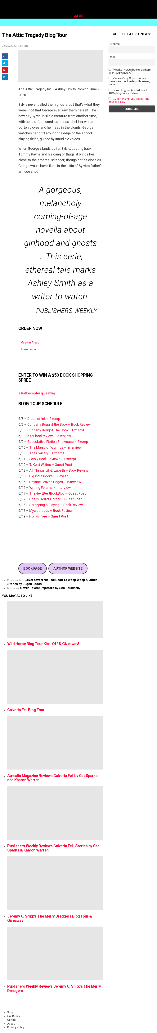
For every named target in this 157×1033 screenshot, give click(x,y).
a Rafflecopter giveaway (37, 393)
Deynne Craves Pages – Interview (55, 482)
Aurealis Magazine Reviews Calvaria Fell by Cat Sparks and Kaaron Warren (52, 777)
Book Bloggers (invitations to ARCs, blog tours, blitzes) (128, 92)
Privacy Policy (15, 1027)
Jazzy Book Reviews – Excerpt (52, 459)
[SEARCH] (152, 22)
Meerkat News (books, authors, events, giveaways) (130, 71)
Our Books (13, 1016)
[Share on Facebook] (5, 56)
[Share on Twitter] (5, 63)
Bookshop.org (29, 349)
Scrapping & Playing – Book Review (56, 505)
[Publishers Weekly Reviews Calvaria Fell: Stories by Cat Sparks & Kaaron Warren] (55, 813)
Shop (10, 1012)
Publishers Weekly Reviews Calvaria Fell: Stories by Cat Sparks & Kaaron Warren (53, 848)
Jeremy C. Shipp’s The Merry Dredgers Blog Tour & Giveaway (49, 918)
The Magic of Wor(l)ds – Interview (55, 447)
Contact (12, 1019)
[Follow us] (146, 22)
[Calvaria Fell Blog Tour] (55, 677)
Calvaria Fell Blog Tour (25, 709)
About (11, 1023)
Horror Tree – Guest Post (48, 516)
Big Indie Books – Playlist (48, 476)
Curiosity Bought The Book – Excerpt (55, 430)
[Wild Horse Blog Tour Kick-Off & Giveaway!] (55, 619)
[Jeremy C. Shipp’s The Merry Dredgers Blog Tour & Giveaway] (55, 883)
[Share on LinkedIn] (5, 77)
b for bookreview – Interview (49, 436)
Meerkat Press (30, 342)
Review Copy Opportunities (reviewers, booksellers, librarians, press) (129, 81)
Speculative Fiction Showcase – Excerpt (58, 442)
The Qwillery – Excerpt (46, 453)
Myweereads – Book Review (51, 511)
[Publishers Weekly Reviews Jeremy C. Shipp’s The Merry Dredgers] (55, 953)
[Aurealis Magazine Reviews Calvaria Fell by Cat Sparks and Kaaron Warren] (55, 743)
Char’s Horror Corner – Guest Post (55, 499)
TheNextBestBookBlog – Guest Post (57, 493)
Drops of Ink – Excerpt (44, 419)
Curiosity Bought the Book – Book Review (59, 424)
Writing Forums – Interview (50, 488)
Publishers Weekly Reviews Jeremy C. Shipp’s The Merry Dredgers (54, 988)
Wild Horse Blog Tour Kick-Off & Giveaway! (43, 643)
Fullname (114, 43)
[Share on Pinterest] (5, 70)
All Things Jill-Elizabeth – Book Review (58, 470)
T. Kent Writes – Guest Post (50, 465)
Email (112, 56)
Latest (79, 15)
